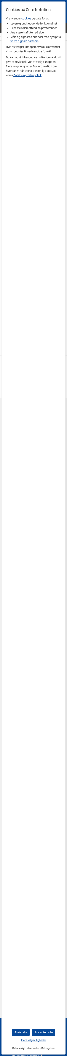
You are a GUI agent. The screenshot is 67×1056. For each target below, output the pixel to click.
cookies (26, 18)
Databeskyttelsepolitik (27, 75)
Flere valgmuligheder (33, 1040)
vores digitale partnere (24, 41)
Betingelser (48, 1048)
